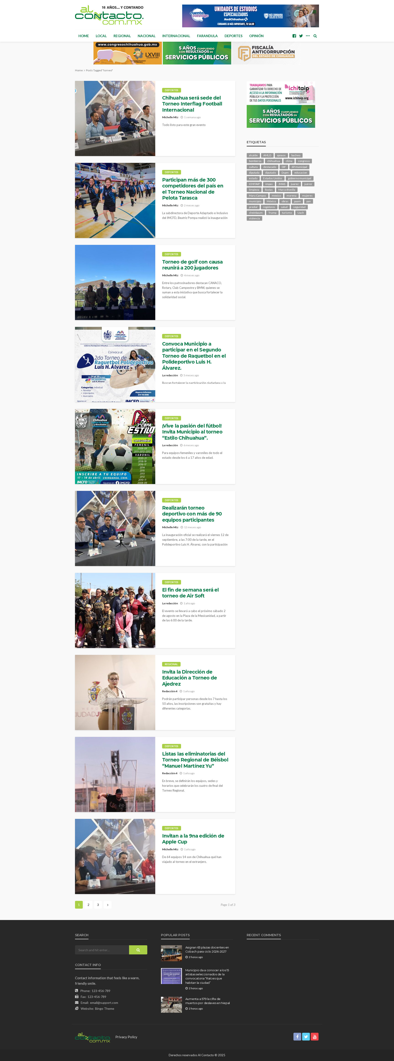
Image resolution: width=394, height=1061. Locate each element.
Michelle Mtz (170, 117)
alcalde (253, 155)
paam (297, 201)
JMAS (281, 184)
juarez (295, 184)
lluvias (269, 189)
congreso (304, 161)
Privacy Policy (126, 1037)
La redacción (170, 375)
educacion (300, 172)
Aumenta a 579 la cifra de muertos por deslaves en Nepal (207, 1001)
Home (83, 36)
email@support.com (104, 1003)
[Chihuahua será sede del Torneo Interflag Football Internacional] (115, 118)
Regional (122, 36)
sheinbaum (256, 212)
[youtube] (315, 1036)
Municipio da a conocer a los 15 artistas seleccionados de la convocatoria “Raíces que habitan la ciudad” (207, 976)
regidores (269, 207)
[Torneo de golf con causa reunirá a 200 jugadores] (115, 282)
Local (101, 36)
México (271, 201)
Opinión (256, 36)
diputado (270, 172)
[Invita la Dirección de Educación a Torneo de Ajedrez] (115, 692)
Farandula (207, 36)
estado (253, 178)
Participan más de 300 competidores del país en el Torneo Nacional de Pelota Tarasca (192, 189)
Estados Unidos (272, 178)
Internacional (176, 36)
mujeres (307, 195)
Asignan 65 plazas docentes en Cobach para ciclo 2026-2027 (207, 949)
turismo (287, 212)
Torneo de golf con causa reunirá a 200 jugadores (192, 265)
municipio (255, 201)
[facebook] (294, 36)
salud (284, 207)
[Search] (315, 36)
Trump (272, 212)
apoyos (281, 155)
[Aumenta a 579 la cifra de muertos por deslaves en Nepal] (171, 1005)
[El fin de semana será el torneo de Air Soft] (115, 610)
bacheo (295, 155)
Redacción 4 (169, 691)
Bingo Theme (104, 1008)
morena (291, 195)
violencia (254, 218)
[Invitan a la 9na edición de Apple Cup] (115, 856)
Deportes (233, 36)
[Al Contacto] (109, 15)
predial (253, 207)
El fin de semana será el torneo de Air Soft (190, 593)
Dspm (285, 172)
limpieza (254, 189)
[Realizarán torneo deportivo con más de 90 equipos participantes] (115, 528)
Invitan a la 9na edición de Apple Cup (193, 839)
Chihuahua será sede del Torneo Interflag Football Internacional (192, 104)
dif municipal (299, 167)
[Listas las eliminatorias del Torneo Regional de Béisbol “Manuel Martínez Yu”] (115, 774)
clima (289, 161)
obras (285, 201)
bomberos (255, 161)
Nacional (147, 36)
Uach (301, 212)
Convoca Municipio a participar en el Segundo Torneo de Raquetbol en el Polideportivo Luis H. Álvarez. (194, 356)
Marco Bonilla (286, 189)
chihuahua (273, 161)
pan (308, 201)
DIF (284, 167)
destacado (269, 167)
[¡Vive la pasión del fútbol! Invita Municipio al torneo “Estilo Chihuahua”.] (115, 446)
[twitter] (301, 36)
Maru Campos (257, 195)
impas (269, 184)
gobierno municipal (299, 178)
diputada (254, 172)
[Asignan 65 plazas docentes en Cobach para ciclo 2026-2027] (171, 953)
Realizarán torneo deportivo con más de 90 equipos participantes (192, 514)
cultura (253, 167)
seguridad (299, 207)
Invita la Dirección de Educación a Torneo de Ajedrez (189, 678)
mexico (276, 195)
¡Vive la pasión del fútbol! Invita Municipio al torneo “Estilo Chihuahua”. (192, 432)
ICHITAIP (254, 184)
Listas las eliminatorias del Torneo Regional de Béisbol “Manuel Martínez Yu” (195, 760)
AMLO (267, 155)
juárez (308, 184)
